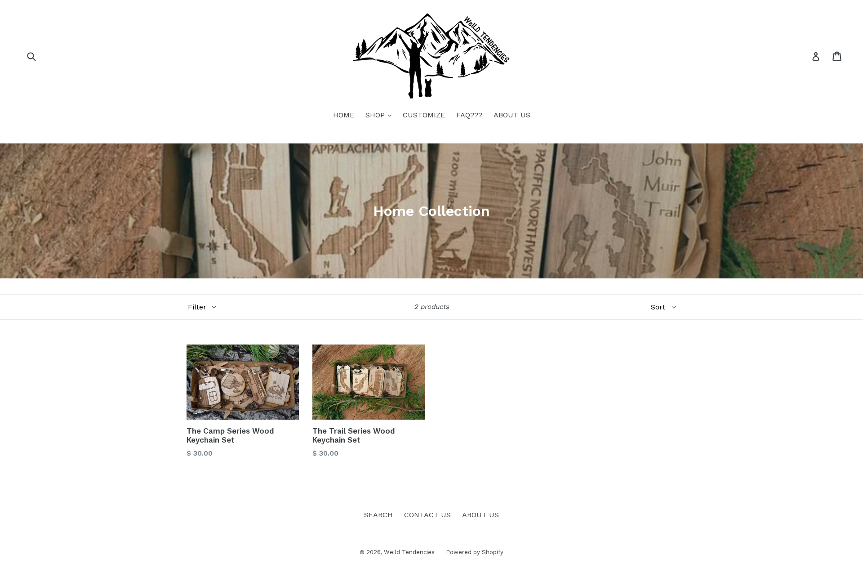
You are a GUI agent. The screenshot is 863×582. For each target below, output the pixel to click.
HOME (343, 115)
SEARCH (378, 514)
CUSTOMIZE (424, 115)
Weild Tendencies (409, 552)
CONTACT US (427, 514)
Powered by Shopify (474, 552)
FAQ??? (469, 115)
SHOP (380, 114)
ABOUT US (512, 115)
